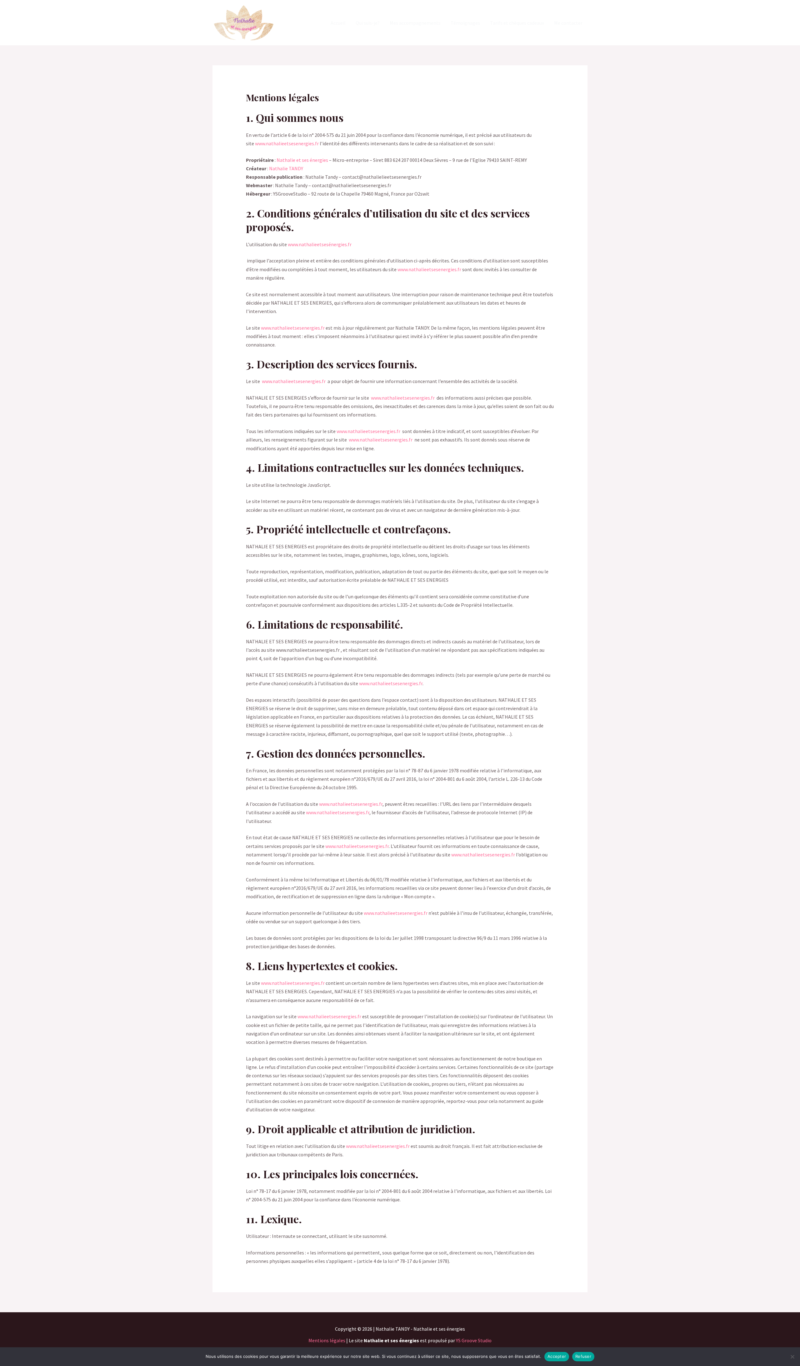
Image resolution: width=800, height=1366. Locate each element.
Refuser (583, 1356)
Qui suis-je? (368, 23)
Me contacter (568, 23)
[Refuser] (792, 1357)
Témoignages (465, 23)
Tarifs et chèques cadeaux (517, 23)
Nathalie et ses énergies (302, 160)
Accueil (338, 23)
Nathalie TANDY (286, 168)
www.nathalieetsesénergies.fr (320, 244)
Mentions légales (326, 1340)
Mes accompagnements (415, 23)
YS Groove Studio (474, 1340)
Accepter (557, 1356)
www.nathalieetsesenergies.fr (287, 143)
